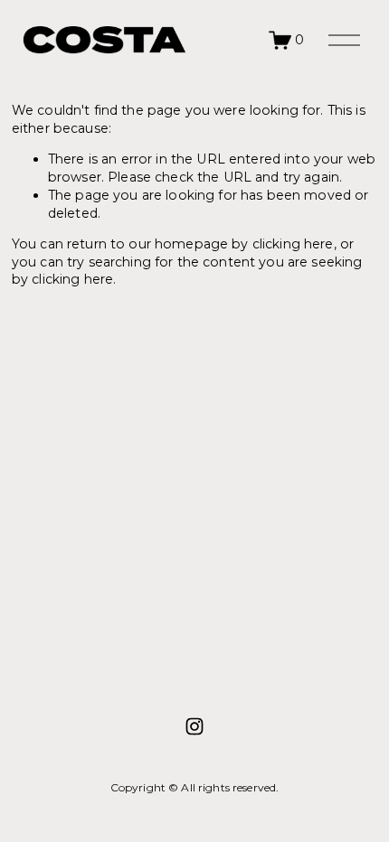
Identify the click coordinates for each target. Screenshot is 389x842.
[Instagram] (194, 726)
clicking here (293, 244)
